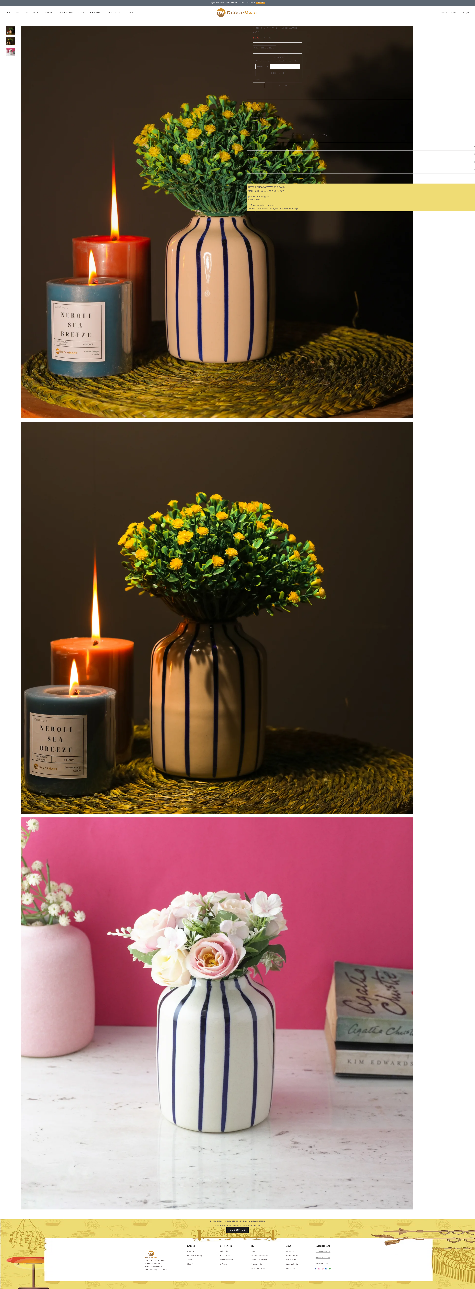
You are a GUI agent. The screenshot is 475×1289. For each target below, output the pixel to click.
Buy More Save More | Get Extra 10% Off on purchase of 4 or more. (233, 3)
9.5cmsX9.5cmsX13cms (264, 48)
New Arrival (225, 1255)
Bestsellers (22, 13)
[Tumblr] (330, 1268)
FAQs (253, 1251)
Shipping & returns (259, 1255)
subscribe (237, 1230)
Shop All (190, 1264)
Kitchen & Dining (65, 13)
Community (291, 1260)
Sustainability (292, 1264)
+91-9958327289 (323, 1257)
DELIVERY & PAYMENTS (256, 162)
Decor (81, 13)
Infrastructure (292, 1255)
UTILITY (250, 146)
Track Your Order (258, 1268)
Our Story (290, 1251)
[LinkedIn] (326, 1268)
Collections (225, 1251)
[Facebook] (315, 1268)
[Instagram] (319, 1268)
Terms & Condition (259, 1260)
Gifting (36, 13)
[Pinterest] (322, 1268)
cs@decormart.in (267, 205)
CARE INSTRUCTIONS (255, 154)
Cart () (465, 13)
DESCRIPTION (252, 103)
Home (8, 13)
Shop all (131, 13)
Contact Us (290, 1268)
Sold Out (284, 85)
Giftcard (223, 1264)
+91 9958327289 (255, 200)
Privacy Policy (257, 1264)
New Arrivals (96, 13)
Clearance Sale (114, 13)
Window (48, 13)
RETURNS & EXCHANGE (256, 170)
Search (454, 13)
